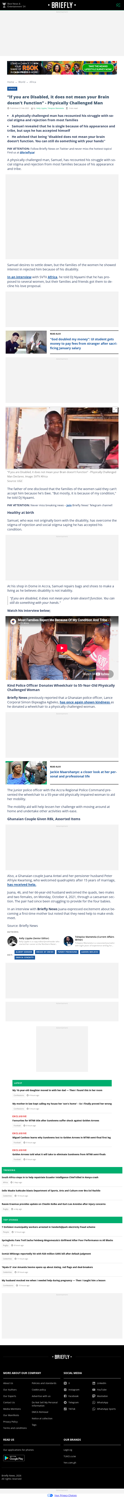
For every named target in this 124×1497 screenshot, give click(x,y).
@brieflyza (27, 152)
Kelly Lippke (41, 108)
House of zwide (45, 952)
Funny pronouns (67, 952)
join (69, 505)
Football (17, 1125)
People (6, 1232)
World (21, 82)
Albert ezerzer (24, 952)
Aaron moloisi (89, 952)
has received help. (21, 884)
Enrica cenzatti (25, 957)
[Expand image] (115, 410)
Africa (33, 82)
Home (10, 82)
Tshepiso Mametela (56, 108)
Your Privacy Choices (65, 1495)
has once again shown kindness (85, 702)
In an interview (19, 277)
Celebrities (7, 1196)
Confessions (19, 1095)
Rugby (5, 1209)
